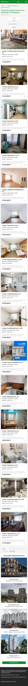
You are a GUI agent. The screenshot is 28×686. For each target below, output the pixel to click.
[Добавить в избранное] (25, 62)
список (14, 18)
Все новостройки (14, 662)
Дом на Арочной (14, 579)
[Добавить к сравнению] (22, 62)
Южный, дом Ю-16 (14, 655)
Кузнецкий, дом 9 (14, 630)
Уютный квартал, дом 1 (14, 604)
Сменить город (4, 14)
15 (4, 551)
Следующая (12, 551)
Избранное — (19, 1)
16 (6, 551)
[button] (14, 24)
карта (14, 20)
